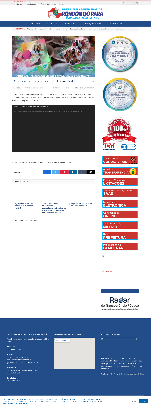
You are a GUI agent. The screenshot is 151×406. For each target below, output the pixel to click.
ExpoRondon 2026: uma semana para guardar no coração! (24, 205)
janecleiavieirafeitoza (22, 88)
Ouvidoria (11, 380)
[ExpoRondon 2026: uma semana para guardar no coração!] (25, 194)
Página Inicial (34, 24)
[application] (53, 128)
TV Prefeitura (90, 88)
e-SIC (19, 380)
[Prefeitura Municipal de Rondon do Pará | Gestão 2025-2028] (75, 13)
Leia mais (99, 401)
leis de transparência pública (125, 366)
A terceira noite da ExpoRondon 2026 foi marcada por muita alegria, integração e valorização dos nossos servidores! (38, 4)
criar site (117, 358)
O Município (52, 24)
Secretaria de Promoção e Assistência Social (68, 88)
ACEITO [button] (143, 401)
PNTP (112, 374)
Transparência (116, 24)
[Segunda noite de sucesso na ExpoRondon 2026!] (82, 194)
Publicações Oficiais (92, 24)
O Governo (70, 24)
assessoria (129, 361)
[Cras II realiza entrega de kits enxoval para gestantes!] (53, 56)
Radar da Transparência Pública (131, 374)
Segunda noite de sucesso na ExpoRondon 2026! (81, 204)
